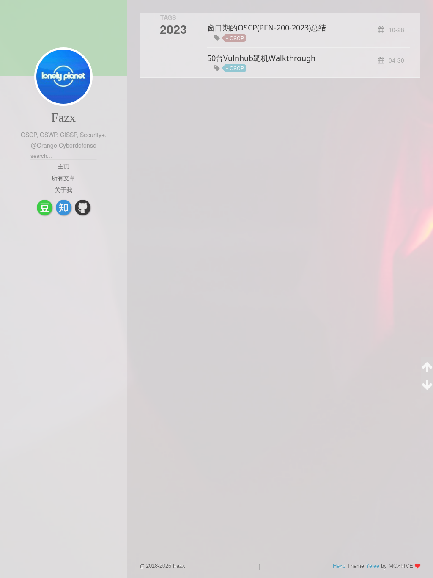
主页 (63, 166)
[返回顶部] (427, 366)
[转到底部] (427, 384)
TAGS (168, 17)
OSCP (237, 37)
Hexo (339, 566)
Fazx (63, 117)
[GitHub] (82, 207)
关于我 (63, 189)
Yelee (372, 566)
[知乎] (63, 207)
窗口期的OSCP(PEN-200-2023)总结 (266, 27)
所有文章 (63, 177)
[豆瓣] (44, 207)
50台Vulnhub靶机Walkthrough (261, 58)
